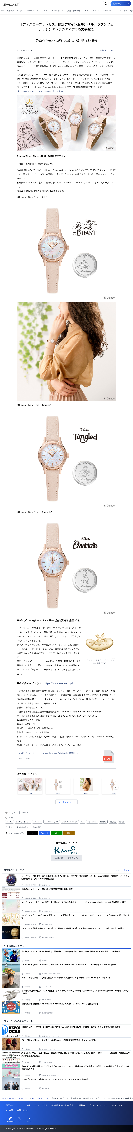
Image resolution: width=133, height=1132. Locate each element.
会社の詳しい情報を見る (66, 858)
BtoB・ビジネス (58, 10)
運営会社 (10, 1105)
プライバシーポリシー (98, 1105)
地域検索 (10, 10)
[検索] (105, 3)
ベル (82, 822)
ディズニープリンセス (70, 822)
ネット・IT (95, 10)
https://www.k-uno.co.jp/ (58, 683)
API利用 (9, 1110)
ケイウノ (9, 822)
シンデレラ (37, 822)
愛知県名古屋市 (22, 827)
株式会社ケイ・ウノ (108, 50)
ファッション (107, 10)
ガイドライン (116, 1105)
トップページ (10, 1098)
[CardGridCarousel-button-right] (116, 786)
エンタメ (20, 10)
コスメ (118, 10)
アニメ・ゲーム (42, 10)
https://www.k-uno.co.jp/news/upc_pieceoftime (40, 91)
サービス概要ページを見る (114, 1126)
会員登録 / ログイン (121, 3)
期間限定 (113, 822)
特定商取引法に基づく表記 (62, 1105)
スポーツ (30, 10)
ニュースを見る (121, 870)
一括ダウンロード (68, 802)
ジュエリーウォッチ (23, 822)
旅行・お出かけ (73, 10)
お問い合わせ (22, 1110)
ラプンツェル (92, 822)
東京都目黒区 (36, 827)
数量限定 (103, 822)
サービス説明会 (41, 1105)
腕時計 (121, 822)
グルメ (85, 10)
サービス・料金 (24, 1105)
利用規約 (81, 1105)
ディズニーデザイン (52, 822)
